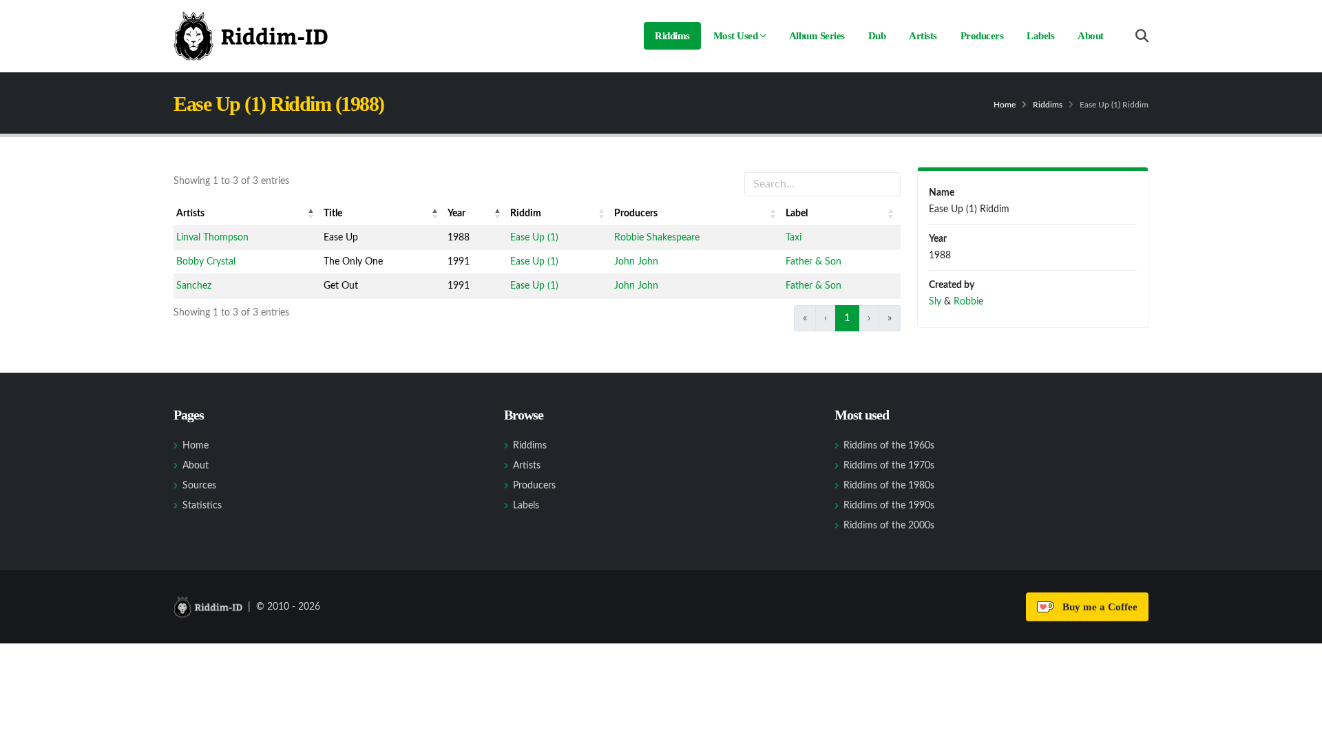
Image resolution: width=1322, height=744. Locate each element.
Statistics (202, 505)
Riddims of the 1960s (888, 446)
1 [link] (847, 318)
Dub (877, 35)
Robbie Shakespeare (657, 237)
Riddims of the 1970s (888, 466)
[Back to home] (251, 36)
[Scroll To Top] (1298, 728)
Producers (982, 35)
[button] (311, 213)
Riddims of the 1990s (888, 505)
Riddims (672, 35)
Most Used (735, 35)
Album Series (817, 35)
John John (636, 262)
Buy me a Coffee (1097, 606)
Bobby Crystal (205, 262)
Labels (1040, 35)
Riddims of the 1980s (888, 485)
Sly (935, 302)
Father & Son (813, 262)
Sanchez (193, 286)
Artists (923, 35)
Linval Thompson (212, 237)
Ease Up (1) (534, 237)
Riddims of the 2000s (888, 525)
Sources (199, 485)
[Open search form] (1141, 36)
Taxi (793, 237)
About (1091, 35)
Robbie (968, 302)
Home (1005, 105)
